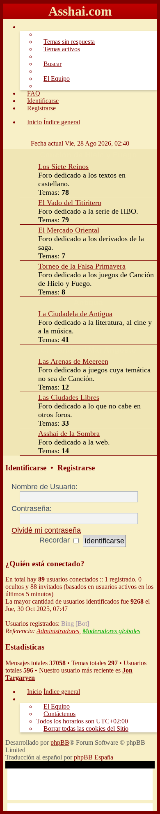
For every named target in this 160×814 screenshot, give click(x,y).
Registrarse (76, 467)
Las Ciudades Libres (68, 397)
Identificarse (25, 467)
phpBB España (93, 757)
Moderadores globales (111, 630)
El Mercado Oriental (68, 230)
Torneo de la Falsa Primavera (82, 266)
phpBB (59, 742)
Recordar (55, 540)
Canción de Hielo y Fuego (88, 154)
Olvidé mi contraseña (46, 530)
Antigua (88, 302)
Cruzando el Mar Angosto (88, 350)
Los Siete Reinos (63, 166)
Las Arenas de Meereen (73, 361)
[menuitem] (65, 41)
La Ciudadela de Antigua (75, 314)
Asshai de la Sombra (69, 433)
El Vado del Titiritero (69, 202)
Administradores (58, 630)
